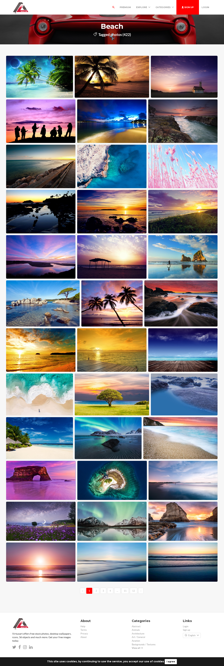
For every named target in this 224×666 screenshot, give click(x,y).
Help (82, 626)
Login (205, 7)
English (192, 635)
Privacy (84, 633)
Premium (125, 7)
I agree (171, 661)
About (83, 637)
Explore (142, 7)
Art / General (138, 637)
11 (125, 590)
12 (133, 590)
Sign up (189, 7)
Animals (136, 630)
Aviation (136, 641)
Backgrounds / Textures (144, 644)
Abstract (136, 626)
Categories (163, 7)
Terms (83, 630)
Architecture (138, 633)
